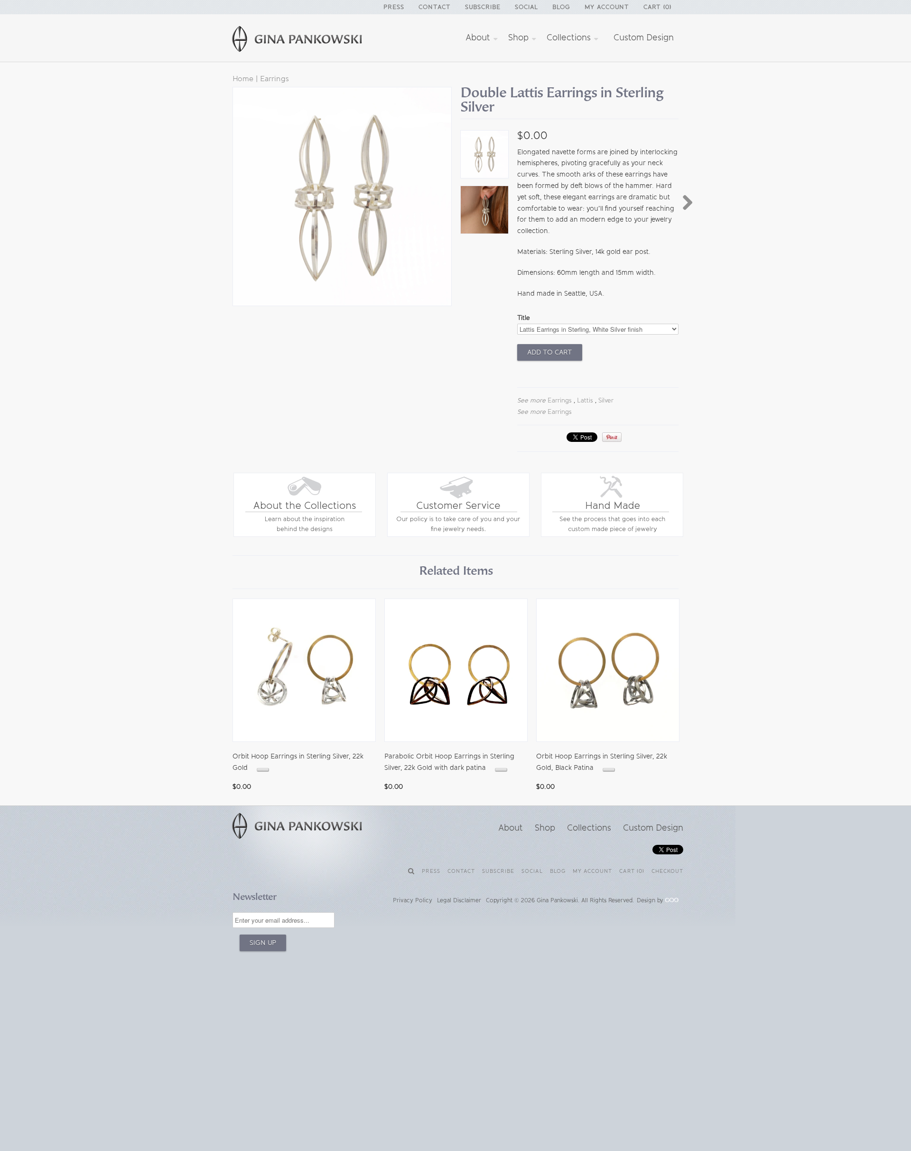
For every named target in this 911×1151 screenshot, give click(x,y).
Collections (570, 37)
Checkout (667, 871)
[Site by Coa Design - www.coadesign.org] (672, 900)
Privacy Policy (412, 900)
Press (393, 6)
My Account (607, 6)
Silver (606, 400)
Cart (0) (657, 6)
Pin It (612, 437)
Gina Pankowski (557, 900)
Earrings (274, 78)
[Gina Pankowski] (308, 40)
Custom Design (644, 37)
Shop (519, 37)
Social (526, 6)
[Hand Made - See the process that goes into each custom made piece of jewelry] (612, 535)
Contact (434, 6)
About (479, 37)
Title (523, 317)
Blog (561, 6)
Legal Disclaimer (459, 900)
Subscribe (483, 6)
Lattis (585, 400)
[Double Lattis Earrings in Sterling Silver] (484, 156)
